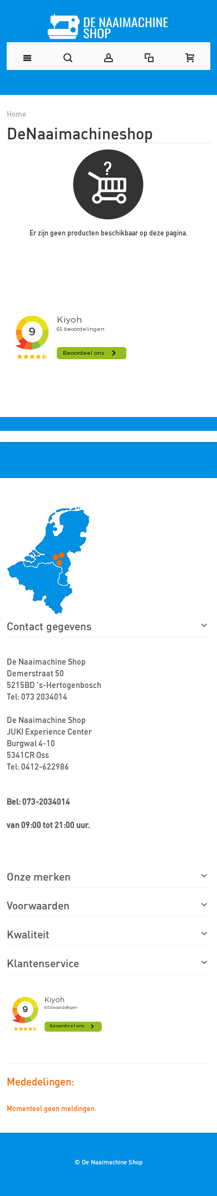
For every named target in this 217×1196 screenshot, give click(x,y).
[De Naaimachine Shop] (108, 26)
